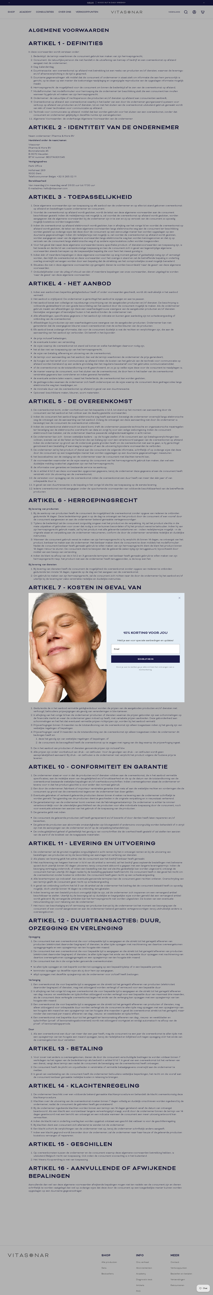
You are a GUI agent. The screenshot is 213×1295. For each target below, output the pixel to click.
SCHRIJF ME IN (145, 659)
